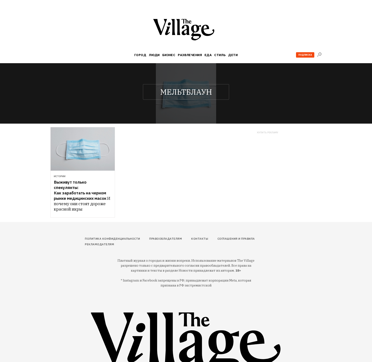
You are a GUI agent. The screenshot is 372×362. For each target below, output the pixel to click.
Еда (208, 55)
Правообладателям (165, 239)
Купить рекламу (267, 132)
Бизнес (168, 55)
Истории (59, 176)
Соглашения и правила (236, 239)
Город (140, 55)
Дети (233, 55)
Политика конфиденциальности (112, 239)
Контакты (199, 239)
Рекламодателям (99, 244)
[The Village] (186, 30)
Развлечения (190, 55)
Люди (154, 55)
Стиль (220, 55)
